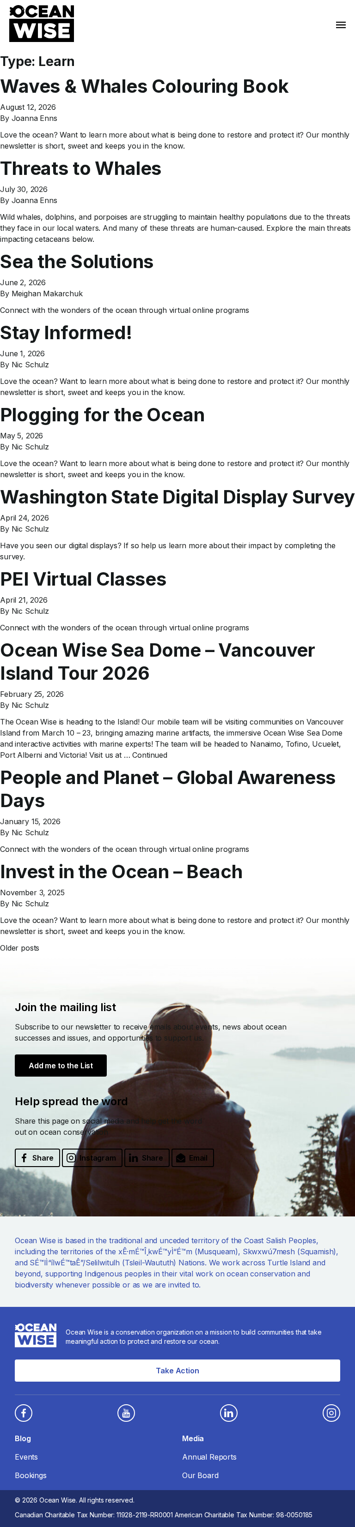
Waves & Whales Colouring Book (144, 86)
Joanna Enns (34, 118)
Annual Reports (209, 1456)
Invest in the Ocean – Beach (121, 871)
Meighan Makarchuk (47, 293)
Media (193, 1438)
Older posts (19, 947)
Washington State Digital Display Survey (177, 496)
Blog (23, 1438)
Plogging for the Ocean (102, 414)
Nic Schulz (30, 364)
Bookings (31, 1475)
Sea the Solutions (76, 261)
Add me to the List (61, 1065)
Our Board (200, 1475)
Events (26, 1456)
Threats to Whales (80, 168)
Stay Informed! (66, 332)
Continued (149, 755)
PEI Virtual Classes (83, 579)
